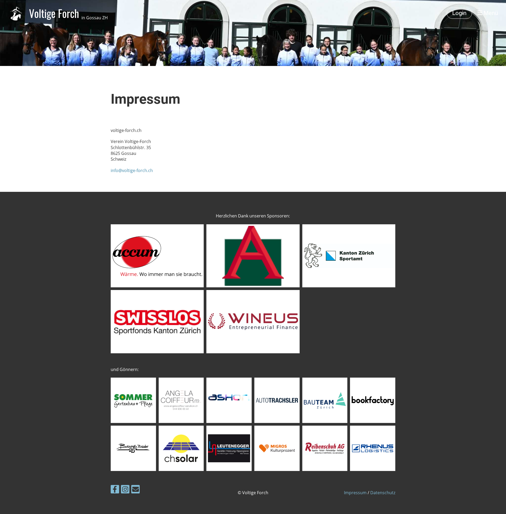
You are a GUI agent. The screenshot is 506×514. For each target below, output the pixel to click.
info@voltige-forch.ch (132, 170)
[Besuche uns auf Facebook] (115, 490)
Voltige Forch (68, 13)
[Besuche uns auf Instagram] (125, 490)
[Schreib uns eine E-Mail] (135, 490)
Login (459, 13)
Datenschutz (382, 493)
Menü (490, 13)
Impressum (355, 493)
